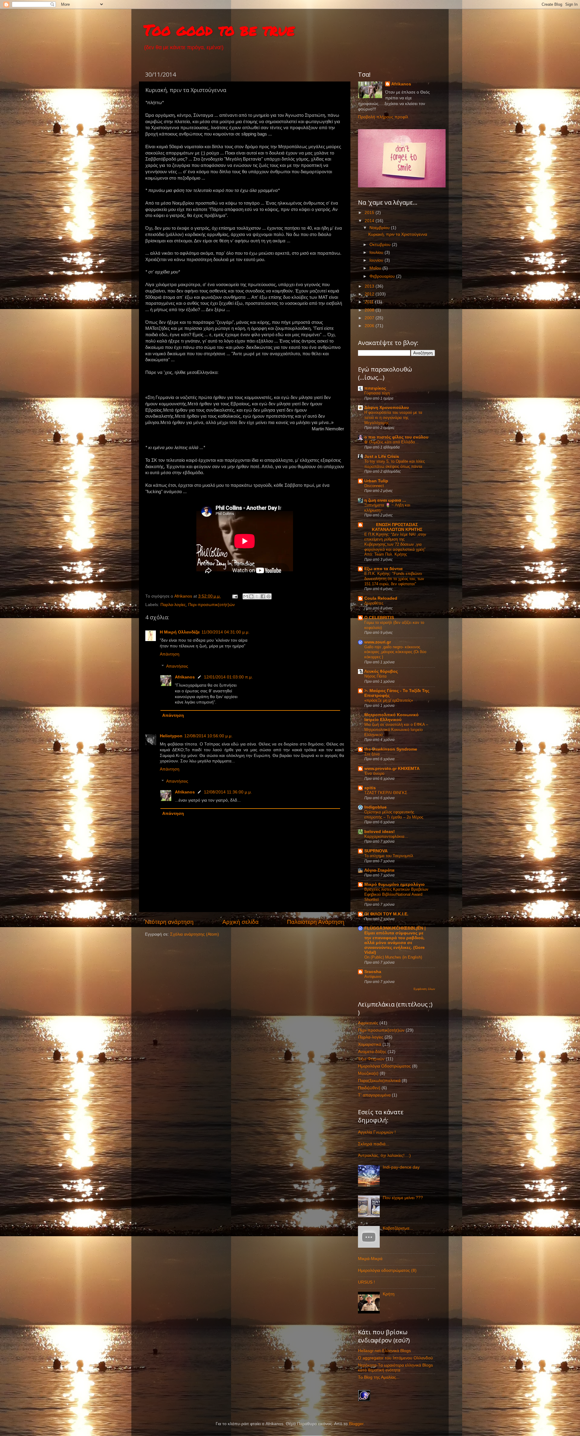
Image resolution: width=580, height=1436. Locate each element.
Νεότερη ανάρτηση (169, 922)
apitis (370, 788)
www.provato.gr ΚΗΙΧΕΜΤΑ (392, 768)
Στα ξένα (372, 754)
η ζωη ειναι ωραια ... (385, 500)
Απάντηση (169, 654)
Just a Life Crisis (381, 456)
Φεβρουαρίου (382, 276)
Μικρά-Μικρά (370, 1258)
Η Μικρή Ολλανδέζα (180, 632)
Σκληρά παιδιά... (373, 1144)
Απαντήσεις (177, 666)
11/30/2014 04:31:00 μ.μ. (225, 632)
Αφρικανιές (368, 1023)
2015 (370, 212)
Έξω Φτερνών (371, 1059)
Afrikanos (185, 677)
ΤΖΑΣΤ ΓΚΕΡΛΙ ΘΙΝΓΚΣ (385, 792)
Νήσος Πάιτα (375, 676)
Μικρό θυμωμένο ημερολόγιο (394, 884)
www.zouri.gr (377, 642)
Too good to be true (219, 29)
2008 (370, 310)
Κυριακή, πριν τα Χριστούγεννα (397, 234)
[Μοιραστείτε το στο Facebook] (263, 596)
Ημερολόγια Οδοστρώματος (384, 1066)
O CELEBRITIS (379, 617)
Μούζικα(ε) (368, 1073)
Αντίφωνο (372, 976)
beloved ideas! (379, 831)
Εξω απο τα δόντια (383, 568)
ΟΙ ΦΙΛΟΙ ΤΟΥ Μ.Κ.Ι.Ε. (386, 914)
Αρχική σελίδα (240, 922)
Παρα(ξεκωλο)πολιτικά (379, 1080)
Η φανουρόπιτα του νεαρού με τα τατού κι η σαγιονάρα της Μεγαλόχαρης (393, 417)
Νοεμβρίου (380, 227)
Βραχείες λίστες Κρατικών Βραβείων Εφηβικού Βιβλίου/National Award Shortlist (396, 894)
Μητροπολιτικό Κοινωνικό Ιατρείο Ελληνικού (391, 717)
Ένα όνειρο (374, 773)
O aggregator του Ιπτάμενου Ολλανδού (395, 1358)
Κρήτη (389, 1294)
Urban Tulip (376, 481)
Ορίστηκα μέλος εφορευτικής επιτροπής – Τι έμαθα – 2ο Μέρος (393, 814)
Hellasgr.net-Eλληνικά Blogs (384, 1350)
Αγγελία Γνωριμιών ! (377, 1132)
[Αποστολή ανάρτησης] (234, 596)
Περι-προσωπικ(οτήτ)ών (211, 604)
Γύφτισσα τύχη (377, 393)
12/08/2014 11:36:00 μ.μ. (228, 792)
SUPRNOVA (376, 851)
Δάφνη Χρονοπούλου (386, 407)
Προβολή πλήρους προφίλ (383, 117)
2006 (370, 326)
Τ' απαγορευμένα (374, 1095)
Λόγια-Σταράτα (379, 870)
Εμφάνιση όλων (424, 989)
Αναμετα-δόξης (372, 1051)
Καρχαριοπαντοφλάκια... (386, 836)
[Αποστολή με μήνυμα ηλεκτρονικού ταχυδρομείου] (246, 596)
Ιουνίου (377, 260)
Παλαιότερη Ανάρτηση (315, 922)
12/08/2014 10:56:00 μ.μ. (208, 736)
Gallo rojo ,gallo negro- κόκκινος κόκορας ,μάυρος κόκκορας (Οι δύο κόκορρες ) (395, 652)
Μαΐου (375, 268)
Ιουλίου (377, 252)
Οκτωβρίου (380, 244)
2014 (370, 221)
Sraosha (372, 971)
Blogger (356, 1424)
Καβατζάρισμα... (398, 1228)
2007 (370, 318)
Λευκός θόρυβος (381, 671)
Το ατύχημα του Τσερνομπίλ (388, 856)
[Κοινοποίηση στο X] (257, 596)
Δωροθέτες (373, 603)
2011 (370, 302)
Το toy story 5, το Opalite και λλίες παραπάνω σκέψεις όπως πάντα (394, 464)
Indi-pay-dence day (401, 1167)
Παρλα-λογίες (173, 604)
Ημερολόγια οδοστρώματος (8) (387, 1270)
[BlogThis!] (251, 596)
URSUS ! (366, 1282)
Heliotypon (171, 736)
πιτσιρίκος (375, 388)
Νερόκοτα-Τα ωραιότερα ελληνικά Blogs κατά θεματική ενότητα (395, 1367)
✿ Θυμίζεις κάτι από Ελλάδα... (391, 442)
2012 (370, 294)
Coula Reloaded (380, 598)
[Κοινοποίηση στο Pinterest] (269, 596)
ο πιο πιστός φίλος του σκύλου (396, 437)
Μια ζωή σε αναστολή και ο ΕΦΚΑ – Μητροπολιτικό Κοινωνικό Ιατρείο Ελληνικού (396, 729)
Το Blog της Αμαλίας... (379, 1377)
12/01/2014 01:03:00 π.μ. (228, 677)
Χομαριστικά (369, 1044)
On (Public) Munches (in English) (393, 957)
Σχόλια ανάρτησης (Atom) (194, 934)
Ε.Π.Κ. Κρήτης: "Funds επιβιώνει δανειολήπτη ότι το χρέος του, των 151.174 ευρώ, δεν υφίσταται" (394, 578)
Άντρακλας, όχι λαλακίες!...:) (384, 1155)
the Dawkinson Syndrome (390, 749)
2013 (370, 286)
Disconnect (374, 485)
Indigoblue (375, 807)
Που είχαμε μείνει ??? (403, 1197)
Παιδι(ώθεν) (369, 1088)
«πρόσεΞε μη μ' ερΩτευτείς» (388, 700)
